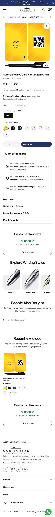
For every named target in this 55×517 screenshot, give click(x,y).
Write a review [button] (27, 252)
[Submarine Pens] (27, 9)
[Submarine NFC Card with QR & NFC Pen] (15, 364)
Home (5, 17)
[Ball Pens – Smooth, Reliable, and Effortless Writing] (11, 279)
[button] (8, 3)
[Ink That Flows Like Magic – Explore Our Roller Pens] (30, 279)
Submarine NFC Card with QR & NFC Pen (14, 379)
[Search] (43, 9)
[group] (27, 45)
